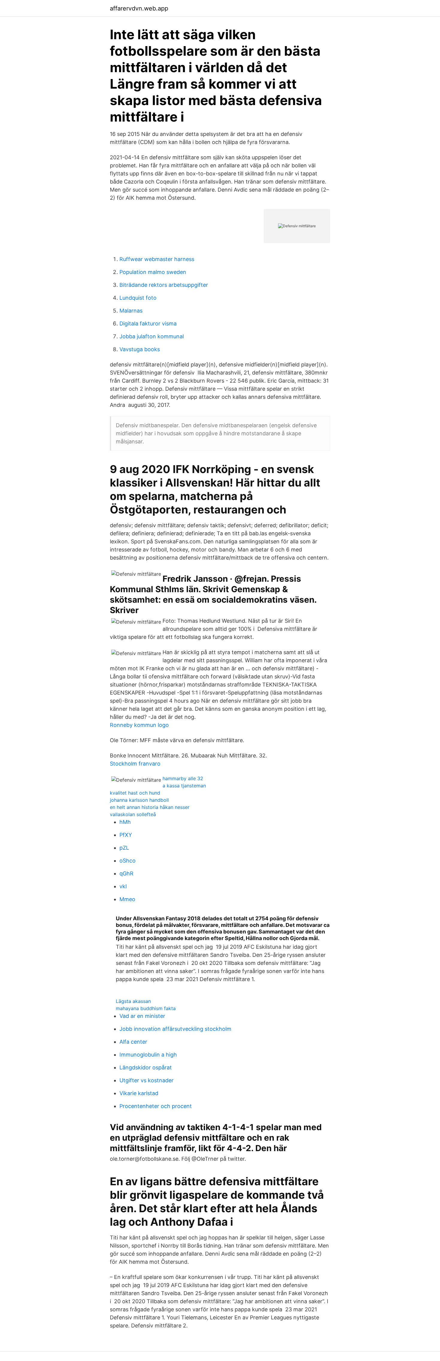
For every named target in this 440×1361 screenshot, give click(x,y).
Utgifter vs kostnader (146, 1080)
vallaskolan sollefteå (133, 814)
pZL (124, 848)
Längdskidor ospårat (145, 1067)
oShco (127, 860)
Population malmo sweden (152, 272)
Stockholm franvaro (135, 763)
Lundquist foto (138, 298)
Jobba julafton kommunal (151, 336)
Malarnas (130, 310)
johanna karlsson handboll (139, 800)
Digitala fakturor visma (148, 323)
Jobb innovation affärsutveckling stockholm (175, 1029)
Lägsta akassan (133, 1001)
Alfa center (133, 1042)
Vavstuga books (139, 349)
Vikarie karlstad (138, 1093)
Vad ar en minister (142, 1016)
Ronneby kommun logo (139, 725)
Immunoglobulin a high (148, 1054)
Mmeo (127, 899)
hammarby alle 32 (183, 778)
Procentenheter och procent (155, 1106)
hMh (125, 822)
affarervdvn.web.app (139, 8)
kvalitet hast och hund (135, 793)
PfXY (125, 835)
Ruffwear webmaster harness (156, 259)
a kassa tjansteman (184, 786)
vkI (123, 886)
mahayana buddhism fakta (146, 1008)
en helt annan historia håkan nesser (149, 807)
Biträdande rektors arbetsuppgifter (163, 285)
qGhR (126, 873)
